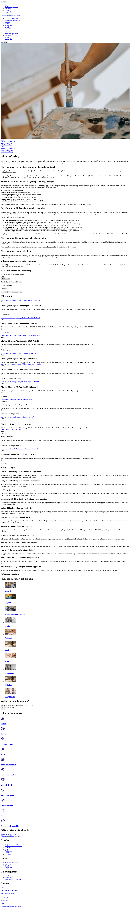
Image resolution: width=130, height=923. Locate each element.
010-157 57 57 (5, 887)
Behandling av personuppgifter (14, 879)
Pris (21, 292)
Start (2, 140)
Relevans (4, 292)
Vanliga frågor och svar (8, 897)
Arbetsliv (7, 847)
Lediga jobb (8, 867)
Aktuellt (7, 853)
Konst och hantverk (7, 143)
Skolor (7, 849)
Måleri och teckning (7, 145)
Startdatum (15, 292)
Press (2, 903)
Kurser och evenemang (8, 141)
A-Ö (9, 292)
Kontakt (7, 866)
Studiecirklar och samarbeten (13, 846)
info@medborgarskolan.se (9, 890)
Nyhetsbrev (4, 900)
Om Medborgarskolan (11, 862)
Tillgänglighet (9, 877)
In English (8, 864)
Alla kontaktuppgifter (7, 894)
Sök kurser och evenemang (9, 705)
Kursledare (8, 854)
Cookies (4, 1)
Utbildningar (8, 851)
